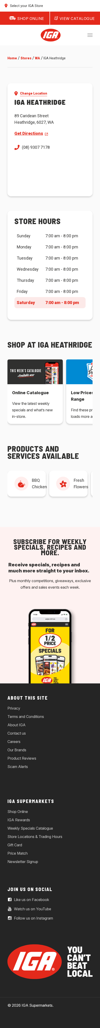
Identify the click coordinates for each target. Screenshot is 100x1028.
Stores (25, 58)
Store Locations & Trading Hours (34, 836)
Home (12, 58)
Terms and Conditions (25, 716)
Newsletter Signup (22, 861)
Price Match (17, 853)
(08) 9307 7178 (36, 147)
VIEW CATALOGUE (77, 18)
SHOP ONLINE (30, 18)
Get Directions (28, 133)
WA (37, 58)
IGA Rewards (18, 820)
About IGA (16, 725)
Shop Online (17, 811)
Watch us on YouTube (32, 909)
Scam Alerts (17, 766)
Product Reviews (21, 758)
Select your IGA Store (26, 6)
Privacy (13, 708)
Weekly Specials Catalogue (30, 828)
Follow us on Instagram (33, 918)
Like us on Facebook (31, 899)
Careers (13, 741)
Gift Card (14, 845)
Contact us (16, 733)
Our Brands (16, 750)
